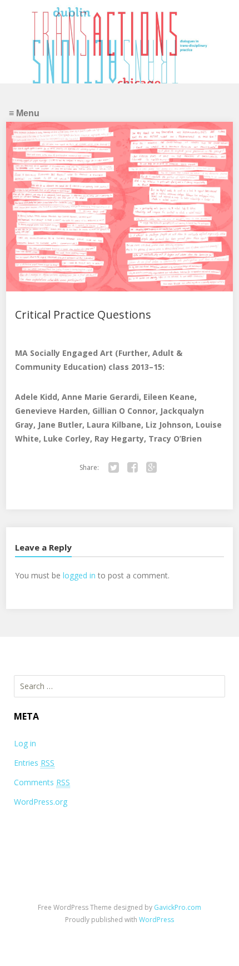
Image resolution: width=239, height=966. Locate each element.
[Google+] (151, 467)
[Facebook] (132, 467)
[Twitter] (113, 467)
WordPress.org (40, 801)
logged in (79, 575)
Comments (42, 782)
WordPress (156, 919)
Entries (34, 762)
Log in (25, 743)
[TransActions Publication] (119, 48)
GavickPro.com (177, 907)
